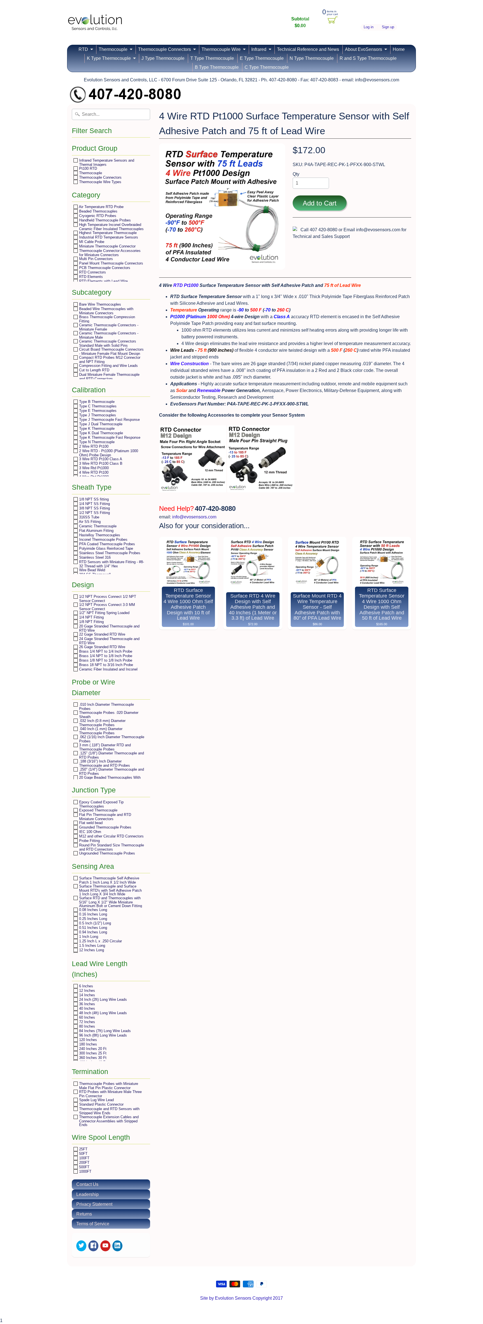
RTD (83, 49)
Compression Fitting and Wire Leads (108, 366)
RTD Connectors (92, 272)
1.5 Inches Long (91, 945)
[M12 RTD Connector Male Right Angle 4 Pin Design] (192, 489)
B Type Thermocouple (217, 67)
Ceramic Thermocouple (97, 526)
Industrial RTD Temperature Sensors (108, 237)
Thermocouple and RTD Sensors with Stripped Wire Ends (108, 1111)
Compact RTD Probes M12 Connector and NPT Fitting (109, 359)
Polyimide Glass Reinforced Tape (105, 548)
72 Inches (86, 1022)
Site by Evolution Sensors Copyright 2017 (241, 1298)
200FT (83, 1162)
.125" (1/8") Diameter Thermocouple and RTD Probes (111, 755)
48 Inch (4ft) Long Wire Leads (102, 1013)
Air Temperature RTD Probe (101, 207)
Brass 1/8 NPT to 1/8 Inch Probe (105, 660)
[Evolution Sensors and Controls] (95, 23)
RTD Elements (90, 277)
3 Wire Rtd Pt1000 (93, 468)
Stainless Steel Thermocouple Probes (109, 553)
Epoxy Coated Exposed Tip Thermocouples (101, 804)
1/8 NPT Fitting (91, 622)
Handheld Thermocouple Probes (104, 220)
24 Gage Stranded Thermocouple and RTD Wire (108, 641)
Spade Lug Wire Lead (96, 1100)
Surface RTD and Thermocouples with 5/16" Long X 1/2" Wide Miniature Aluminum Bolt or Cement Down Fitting (110, 902)
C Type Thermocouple (267, 67)
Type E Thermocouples (97, 411)
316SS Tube (88, 517)
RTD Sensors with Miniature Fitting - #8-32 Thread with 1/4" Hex (111, 564)
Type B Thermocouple (96, 402)
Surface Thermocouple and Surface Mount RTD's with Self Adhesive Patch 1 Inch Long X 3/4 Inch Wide (110, 890)
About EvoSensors (363, 49)
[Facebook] (93, 1245)
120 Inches (87, 1040)
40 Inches (86, 1008)
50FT (82, 1153)
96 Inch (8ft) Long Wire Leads (102, 1035)
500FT (83, 1167)
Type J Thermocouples (97, 415)
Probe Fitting (89, 841)
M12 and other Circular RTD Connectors (111, 836)
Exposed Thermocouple (97, 810)
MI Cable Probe (91, 242)
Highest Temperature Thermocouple (107, 233)
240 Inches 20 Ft (92, 1049)
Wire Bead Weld (91, 570)
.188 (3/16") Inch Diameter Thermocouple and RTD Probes (104, 763)
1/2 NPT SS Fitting (94, 513)
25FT (82, 1149)
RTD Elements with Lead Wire (103, 281)
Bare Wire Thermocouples (99, 304)
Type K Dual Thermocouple (100, 433)
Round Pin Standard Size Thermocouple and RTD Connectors (111, 847)
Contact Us (87, 1184)
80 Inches (86, 1026)
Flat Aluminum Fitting (95, 530)
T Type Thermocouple (212, 58)
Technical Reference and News (308, 49)
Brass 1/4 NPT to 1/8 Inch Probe (105, 656)
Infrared (258, 49)
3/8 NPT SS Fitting (94, 508)
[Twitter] (81, 1245)
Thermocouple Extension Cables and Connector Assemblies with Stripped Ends (108, 1121)
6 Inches (85, 986)
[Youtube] (105, 1245)
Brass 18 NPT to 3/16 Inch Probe (105, 665)
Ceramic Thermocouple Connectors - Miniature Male (108, 335)
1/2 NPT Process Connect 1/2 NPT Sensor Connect (107, 598)
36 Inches (86, 1004)
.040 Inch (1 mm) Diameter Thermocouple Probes (100, 731)
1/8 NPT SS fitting (93, 499)
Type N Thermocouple (96, 442)
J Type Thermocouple (162, 58)
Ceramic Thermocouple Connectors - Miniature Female (108, 327)
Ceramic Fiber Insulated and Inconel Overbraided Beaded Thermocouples (108, 671)
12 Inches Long (91, 950)
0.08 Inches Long (92, 910)
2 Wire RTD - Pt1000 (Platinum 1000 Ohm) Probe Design (108, 453)
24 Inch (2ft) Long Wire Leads (102, 999)
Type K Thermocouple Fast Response (109, 437)
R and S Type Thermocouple (368, 58)
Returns (84, 1214)
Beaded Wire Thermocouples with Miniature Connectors (105, 311)
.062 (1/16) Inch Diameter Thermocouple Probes (111, 739)
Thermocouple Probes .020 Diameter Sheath (108, 715)
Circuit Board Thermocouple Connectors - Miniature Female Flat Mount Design (111, 351)
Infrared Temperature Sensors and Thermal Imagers (106, 162)
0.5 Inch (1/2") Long (94, 923)
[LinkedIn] (117, 1245)
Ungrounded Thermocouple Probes (106, 853)
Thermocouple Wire (221, 49)
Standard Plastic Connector (101, 1104)
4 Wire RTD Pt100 (93, 472)
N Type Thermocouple (312, 58)
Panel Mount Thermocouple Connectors (110, 263)
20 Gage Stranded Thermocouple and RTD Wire (108, 628)
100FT (83, 1158)
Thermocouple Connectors (164, 49)
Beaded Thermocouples (97, 211)
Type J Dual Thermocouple (100, 424)
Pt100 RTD (87, 168)
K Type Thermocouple (109, 58)
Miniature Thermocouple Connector (107, 246)
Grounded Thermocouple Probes (104, 827)
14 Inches (86, 995)
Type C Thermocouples (97, 406)
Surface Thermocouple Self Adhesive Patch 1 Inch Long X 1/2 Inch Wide (108, 880)
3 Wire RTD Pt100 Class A (100, 459)
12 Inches (86, 990)
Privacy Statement (94, 1204)
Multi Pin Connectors (95, 259)
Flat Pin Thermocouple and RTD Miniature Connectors (104, 817)
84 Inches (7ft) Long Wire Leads (104, 1031)
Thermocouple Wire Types (99, 182)
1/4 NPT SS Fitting (94, 504)
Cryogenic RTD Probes (97, 216)
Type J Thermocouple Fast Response (109, 419)
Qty (296, 174)
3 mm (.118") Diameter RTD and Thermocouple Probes (104, 747)
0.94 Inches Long (92, 932)
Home (399, 49)
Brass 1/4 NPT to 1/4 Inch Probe (105, 651)
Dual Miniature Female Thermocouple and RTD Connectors (108, 376)
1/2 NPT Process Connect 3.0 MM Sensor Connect (106, 607)
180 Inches (87, 1044)
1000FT (84, 1171)
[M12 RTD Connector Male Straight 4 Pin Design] (260, 489)
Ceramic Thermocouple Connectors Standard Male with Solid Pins (107, 343)
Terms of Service (92, 1223)
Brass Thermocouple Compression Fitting (106, 319)
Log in (368, 27)
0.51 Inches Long (92, 928)
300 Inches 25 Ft (92, 1053)
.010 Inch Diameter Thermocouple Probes (106, 706)
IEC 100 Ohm (89, 832)
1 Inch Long (88, 936)
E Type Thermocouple (262, 58)
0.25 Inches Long (92, 919)
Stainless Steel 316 (94, 557)
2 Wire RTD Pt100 (93, 446)
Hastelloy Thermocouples (99, 535)
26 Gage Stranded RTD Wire (101, 647)
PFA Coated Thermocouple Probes (106, 544)
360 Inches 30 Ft (92, 1058)
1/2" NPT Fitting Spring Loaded (103, 613)
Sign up (388, 27)
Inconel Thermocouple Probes (102, 539)
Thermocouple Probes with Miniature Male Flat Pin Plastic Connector (108, 1086)
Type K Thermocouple (96, 428)
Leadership (87, 1194)
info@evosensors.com (194, 517)
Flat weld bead (90, 823)
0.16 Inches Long (92, 914)
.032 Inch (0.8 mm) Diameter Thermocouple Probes (102, 723)
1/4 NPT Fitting (91, 617)
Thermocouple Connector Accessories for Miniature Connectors (109, 253)
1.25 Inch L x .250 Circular (100, 941)
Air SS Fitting (89, 522)
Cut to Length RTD (93, 370)
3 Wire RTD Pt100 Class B (100, 463)
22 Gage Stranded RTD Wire (101, 634)
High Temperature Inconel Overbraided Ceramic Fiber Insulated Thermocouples (111, 227)
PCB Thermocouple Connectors (104, 268)
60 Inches (86, 1017)
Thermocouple (113, 49)
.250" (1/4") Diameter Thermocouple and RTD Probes (111, 771)
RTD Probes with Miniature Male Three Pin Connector (110, 1094)
